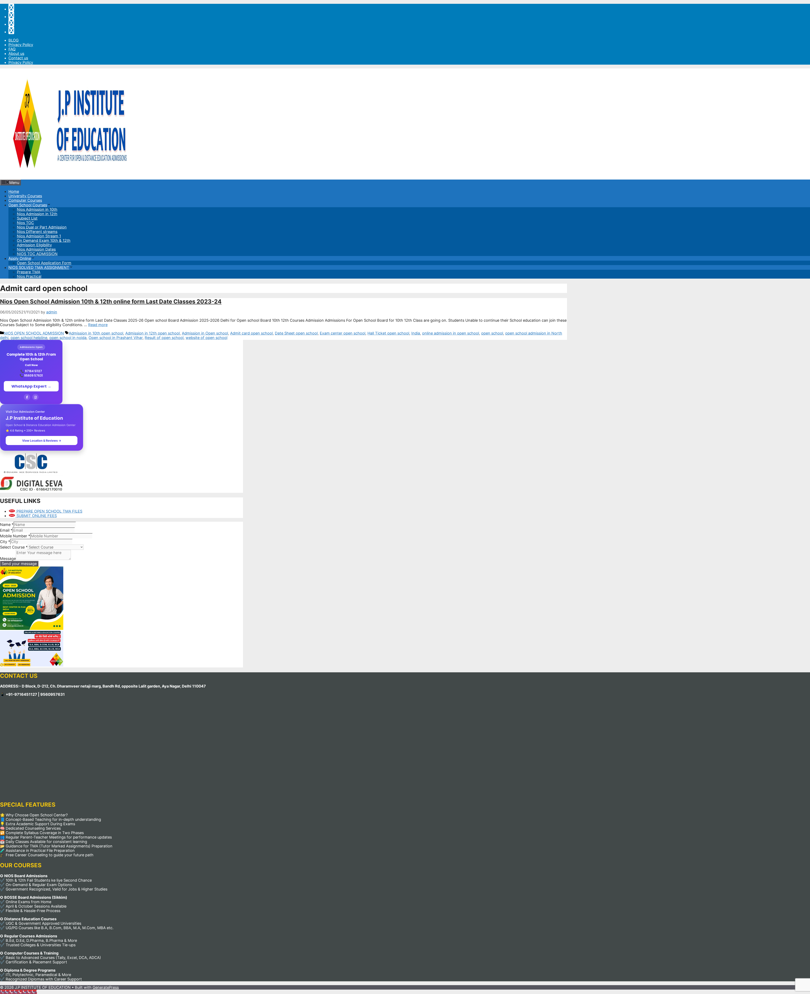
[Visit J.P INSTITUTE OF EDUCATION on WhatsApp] (11, 9)
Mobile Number (15, 536)
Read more (98, 325)
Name (7, 524)
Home (13, 191)
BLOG (13, 40)
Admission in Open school (205, 333)
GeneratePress (106, 987)
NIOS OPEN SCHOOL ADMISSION (34, 333)
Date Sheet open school (296, 333)
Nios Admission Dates (36, 249)
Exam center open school (342, 333)
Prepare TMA (28, 272)
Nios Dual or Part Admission (42, 227)
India (415, 333)
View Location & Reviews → (41, 440)
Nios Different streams (37, 231)
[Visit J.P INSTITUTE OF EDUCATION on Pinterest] (11, 16)
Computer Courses (25, 200)
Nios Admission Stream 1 (39, 236)
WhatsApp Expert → (31, 386)
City (5, 541)
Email (6, 530)
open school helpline (29, 337)
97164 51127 (33, 371)
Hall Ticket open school (388, 333)
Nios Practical (29, 276)
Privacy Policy (20, 44)
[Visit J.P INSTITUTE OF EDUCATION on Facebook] (11, 32)
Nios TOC (25, 223)
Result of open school (164, 337)
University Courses (25, 196)
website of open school (206, 337)
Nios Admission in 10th (37, 209)
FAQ (12, 49)
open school (492, 333)
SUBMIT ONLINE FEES (36, 515)
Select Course (14, 547)
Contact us (18, 58)
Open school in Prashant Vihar (116, 337)
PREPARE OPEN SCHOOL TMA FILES (48, 511)
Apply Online (19, 258)
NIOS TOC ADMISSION (37, 254)
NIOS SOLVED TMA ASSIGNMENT (38, 267)
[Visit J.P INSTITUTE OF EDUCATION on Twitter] (11, 24)
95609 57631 (33, 376)
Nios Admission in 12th (37, 214)
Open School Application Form (44, 263)
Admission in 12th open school (152, 333)
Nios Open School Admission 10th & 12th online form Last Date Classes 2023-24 (110, 301)
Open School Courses (27, 205)
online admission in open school (450, 333)
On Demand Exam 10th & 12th (43, 240)
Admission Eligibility (34, 245)
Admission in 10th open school (96, 333)
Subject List (27, 218)
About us (16, 53)
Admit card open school (251, 333)
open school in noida (67, 337)
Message (8, 558)
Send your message (19, 563)
